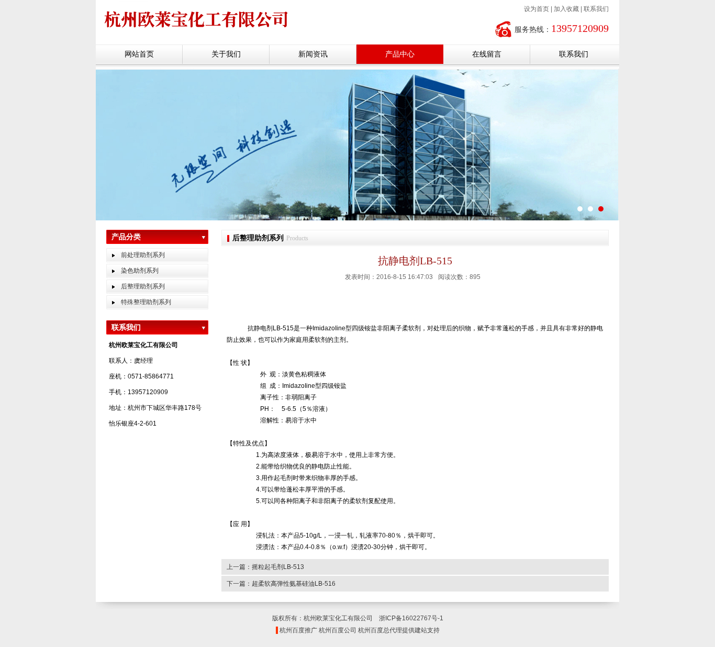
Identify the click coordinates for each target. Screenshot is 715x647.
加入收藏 (566, 9)
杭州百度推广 (298, 630)
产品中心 (400, 54)
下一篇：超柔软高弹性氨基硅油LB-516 (281, 583)
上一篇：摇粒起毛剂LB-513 (265, 567)
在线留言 (486, 54)
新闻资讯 (313, 54)
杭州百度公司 (337, 630)
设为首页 (536, 9)
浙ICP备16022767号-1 (411, 618)
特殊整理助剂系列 (146, 302)
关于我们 (226, 54)
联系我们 (596, 9)
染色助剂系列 (140, 270)
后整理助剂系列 (143, 286)
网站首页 (139, 54)
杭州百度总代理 (380, 630)
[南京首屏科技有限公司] (210, 32)
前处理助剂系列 (143, 255)
